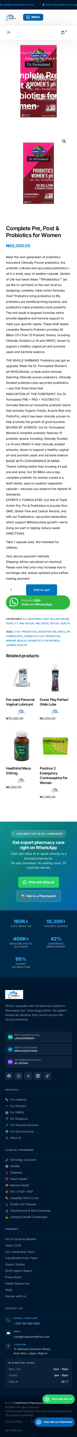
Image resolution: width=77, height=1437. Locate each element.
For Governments (19, 1131)
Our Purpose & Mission (20, 1239)
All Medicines (32, 618)
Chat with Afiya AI (41, 882)
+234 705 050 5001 (27, 1323)
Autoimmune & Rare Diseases (28, 1210)
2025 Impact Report (18, 1270)
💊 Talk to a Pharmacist (38, 896)
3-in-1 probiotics (25, 631)
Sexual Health (60, 623)
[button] (64, 141)
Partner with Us (15, 1296)
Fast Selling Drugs (56, 618)
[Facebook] (9, 1076)
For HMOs (14, 1112)
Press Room (13, 1277)
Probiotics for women (43, 640)
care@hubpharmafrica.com (31, 1336)
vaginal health (16, 645)
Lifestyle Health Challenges (26, 1217)
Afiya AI (13, 1138)
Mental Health (17, 1185)
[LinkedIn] (38, 1076)
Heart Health (16, 1179)
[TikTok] (47, 1076)
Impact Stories (15, 1264)
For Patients (15, 1099)
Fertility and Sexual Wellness (27, 623)
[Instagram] (18, 1076)
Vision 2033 (13, 1245)
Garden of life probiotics (42, 636)
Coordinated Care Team (21, 1258)
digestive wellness (51, 631)
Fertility (12, 1166)
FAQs (8, 1290)
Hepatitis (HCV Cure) (22, 1198)
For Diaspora (16, 1118)
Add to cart (42, 590)
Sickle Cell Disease (20, 1204)
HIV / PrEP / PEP (19, 1191)
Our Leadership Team (20, 1251)
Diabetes (13, 1172)
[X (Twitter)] (28, 1076)
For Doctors (15, 1106)
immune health (16, 640)
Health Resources (17, 1283)
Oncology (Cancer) (20, 1159)
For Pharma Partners (21, 1125)
